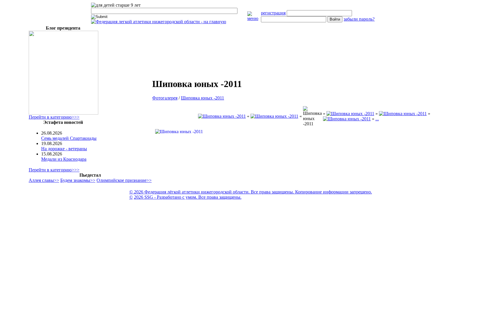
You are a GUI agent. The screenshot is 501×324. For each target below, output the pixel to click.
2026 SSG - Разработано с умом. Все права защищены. (188, 197)
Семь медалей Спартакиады (69, 138)
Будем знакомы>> (77, 180)
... (377, 118)
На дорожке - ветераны (64, 148)
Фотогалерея (164, 97)
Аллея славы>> (44, 180)
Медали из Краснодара (63, 159)
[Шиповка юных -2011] (222, 116)
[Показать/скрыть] (254, 18)
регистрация (273, 12)
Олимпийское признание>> (124, 180)
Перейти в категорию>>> (54, 117)
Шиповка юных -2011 (202, 97)
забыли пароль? (359, 19)
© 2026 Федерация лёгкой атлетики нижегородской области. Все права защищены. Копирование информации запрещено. (250, 191)
